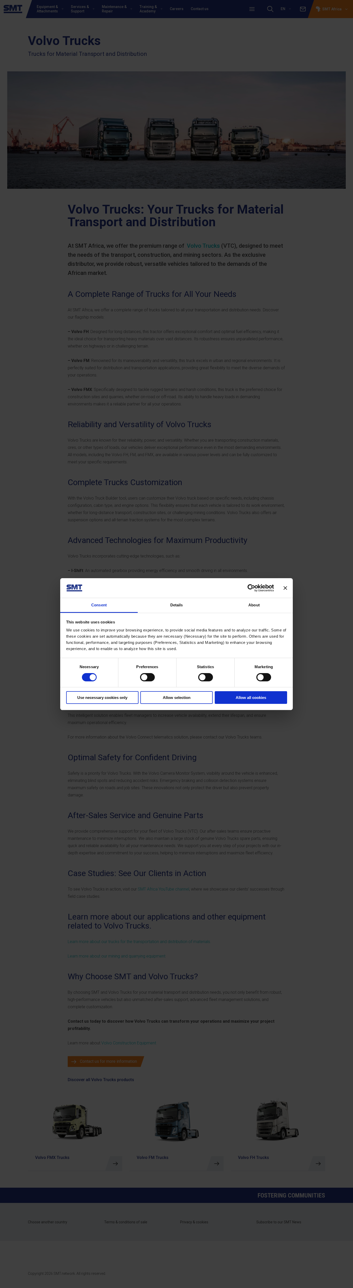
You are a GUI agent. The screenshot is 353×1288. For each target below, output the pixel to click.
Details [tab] (176, 605)
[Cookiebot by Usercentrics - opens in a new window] (251, 588)
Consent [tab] (99, 605)
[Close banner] (285, 588)
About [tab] (254, 605)
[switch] (147, 677)
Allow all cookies (251, 697)
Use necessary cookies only (102, 697)
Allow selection (176, 697)
